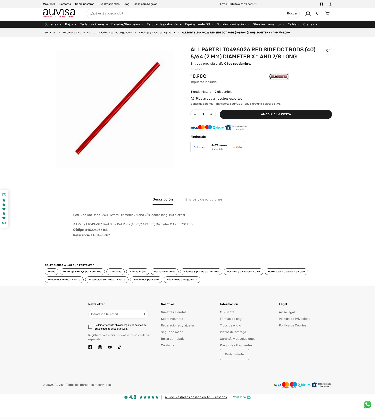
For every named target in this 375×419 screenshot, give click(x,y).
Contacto (65, 4)
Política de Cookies (292, 325)
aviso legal (123, 325)
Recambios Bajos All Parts (64, 279)
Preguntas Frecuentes (236, 345)
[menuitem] (53, 24)
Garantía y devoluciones (237, 339)
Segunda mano (172, 332)
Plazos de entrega (233, 332)
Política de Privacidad (295, 319)
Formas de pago (231, 319)
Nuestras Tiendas (173, 312)
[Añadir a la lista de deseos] (327, 50)
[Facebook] (321, 4)
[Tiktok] (119, 347)
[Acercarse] (176, 53)
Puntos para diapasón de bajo (286, 271)
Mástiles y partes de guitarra (115, 32)
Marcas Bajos (137, 271)
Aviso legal (287, 312)
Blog (126, 4)
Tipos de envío (230, 325)
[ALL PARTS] (271, 82)
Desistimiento (234, 354)
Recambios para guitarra (77, 32)
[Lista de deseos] (318, 13)
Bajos (51, 271)
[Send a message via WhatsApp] (367, 404)
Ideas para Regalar (145, 4)
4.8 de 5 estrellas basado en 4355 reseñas (196, 397)
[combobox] (193, 13)
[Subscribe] (143, 314)
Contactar (168, 345)
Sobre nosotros (84, 4)
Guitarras (50, 32)
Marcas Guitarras (164, 271)
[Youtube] (110, 347)
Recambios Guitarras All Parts (106, 279)
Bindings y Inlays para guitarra (157, 32)
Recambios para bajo (146, 279)
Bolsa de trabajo (173, 339)
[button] (327, 13)
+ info (237, 147)
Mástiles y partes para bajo (243, 271)
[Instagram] (330, 4)
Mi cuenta (49, 4)
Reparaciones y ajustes (178, 325)
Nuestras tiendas (109, 4)
